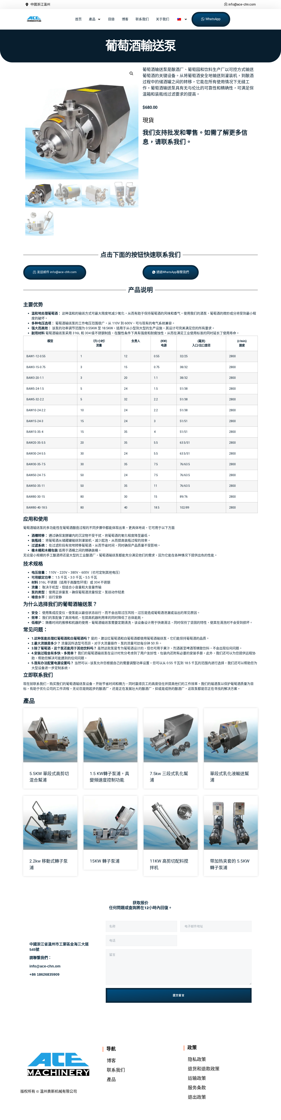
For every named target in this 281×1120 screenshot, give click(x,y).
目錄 (111, 19)
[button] (131, 73)
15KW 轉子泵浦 (105, 861)
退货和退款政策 (203, 1068)
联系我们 (142, 19)
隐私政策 (197, 1059)
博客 (125, 19)
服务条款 (197, 1087)
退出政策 (197, 1097)
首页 (78, 19)
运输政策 (197, 1078)
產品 (92, 19)
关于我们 (162, 19)
